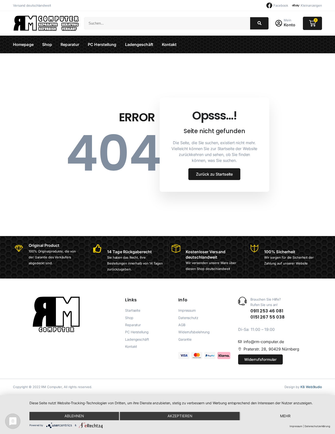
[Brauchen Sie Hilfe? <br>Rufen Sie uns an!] (242, 301)
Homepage (23, 44)
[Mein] (278, 23)
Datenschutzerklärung (317, 426)
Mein (287, 20)
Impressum (296, 426)
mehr (285, 416)
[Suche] (259, 23)
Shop (47, 44)
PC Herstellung (102, 44)
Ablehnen (74, 416)
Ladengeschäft (139, 44)
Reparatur (70, 44)
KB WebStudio (311, 387)
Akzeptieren (180, 416)
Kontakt (169, 44)
